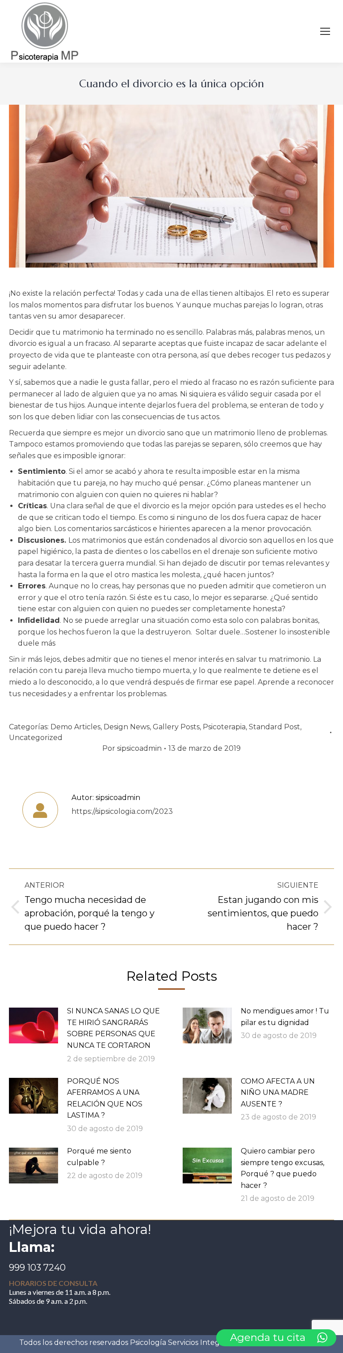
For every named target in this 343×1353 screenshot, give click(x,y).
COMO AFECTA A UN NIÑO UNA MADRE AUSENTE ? (278, 1092)
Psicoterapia (224, 727)
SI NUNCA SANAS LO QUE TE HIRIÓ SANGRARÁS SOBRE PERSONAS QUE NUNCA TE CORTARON (113, 1028)
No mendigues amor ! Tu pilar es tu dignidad (285, 1017)
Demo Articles (75, 727)
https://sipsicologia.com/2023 (122, 811)
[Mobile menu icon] (325, 31)
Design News (127, 727)
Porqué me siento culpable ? (99, 1157)
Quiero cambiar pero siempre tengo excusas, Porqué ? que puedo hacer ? (282, 1168)
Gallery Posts (176, 727)
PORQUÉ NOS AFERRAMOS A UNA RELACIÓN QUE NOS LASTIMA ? (104, 1098)
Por (132, 748)
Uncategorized (36, 737)
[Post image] (33, 1025)
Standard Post (274, 727)
